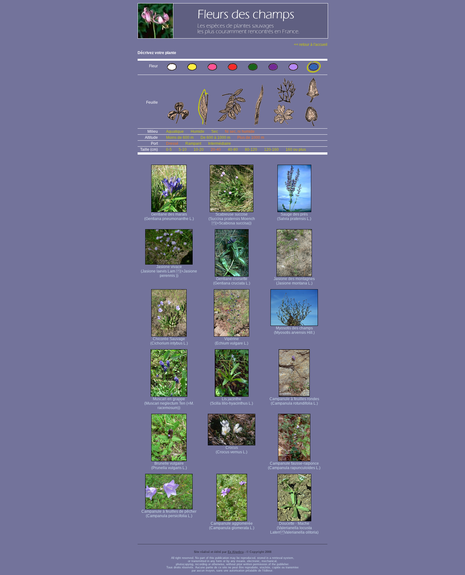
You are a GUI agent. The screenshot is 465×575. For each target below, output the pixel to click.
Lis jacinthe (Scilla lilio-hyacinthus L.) (231, 401)
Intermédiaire (219, 143)
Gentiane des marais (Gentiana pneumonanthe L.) (169, 216)
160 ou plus (296, 149)
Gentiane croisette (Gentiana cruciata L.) (231, 281)
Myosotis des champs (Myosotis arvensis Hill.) (294, 330)
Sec (214, 131)
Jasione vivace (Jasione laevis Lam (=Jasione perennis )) (169, 271)
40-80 (233, 149)
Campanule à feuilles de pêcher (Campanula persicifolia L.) (168, 513)
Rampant (193, 143)
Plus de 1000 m (250, 137)
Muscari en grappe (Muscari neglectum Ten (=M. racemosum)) (169, 403)
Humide (197, 131)
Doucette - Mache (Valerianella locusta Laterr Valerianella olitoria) (294, 528)
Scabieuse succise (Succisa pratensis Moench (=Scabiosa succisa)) (231, 218)
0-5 (169, 149)
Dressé (172, 143)
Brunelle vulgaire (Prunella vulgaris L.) (169, 465)
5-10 (183, 149)
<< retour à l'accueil (310, 44)
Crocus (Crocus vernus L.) (231, 449)
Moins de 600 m (180, 137)
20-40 (216, 149)
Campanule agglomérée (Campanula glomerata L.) (231, 525)
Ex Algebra (236, 552)
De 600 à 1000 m (215, 137)
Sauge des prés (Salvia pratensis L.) (294, 216)
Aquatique (175, 131)
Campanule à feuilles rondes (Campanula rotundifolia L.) (294, 401)
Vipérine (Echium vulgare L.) (231, 341)
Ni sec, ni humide (240, 131)
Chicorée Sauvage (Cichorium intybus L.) (169, 341)
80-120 (251, 149)
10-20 (199, 149)
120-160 (271, 149)
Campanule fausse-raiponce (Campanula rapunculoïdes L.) (294, 465)
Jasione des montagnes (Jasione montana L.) (294, 281)
